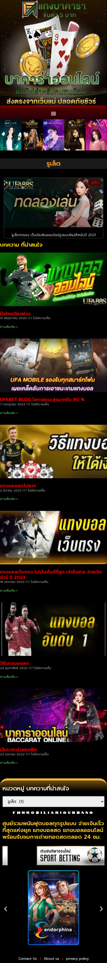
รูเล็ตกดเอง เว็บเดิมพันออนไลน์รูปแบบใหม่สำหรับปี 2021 (53, 235)
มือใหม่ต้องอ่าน (15, 313)
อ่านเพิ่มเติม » (9, 327)
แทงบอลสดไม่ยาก (18, 485)
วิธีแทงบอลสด (14, 663)
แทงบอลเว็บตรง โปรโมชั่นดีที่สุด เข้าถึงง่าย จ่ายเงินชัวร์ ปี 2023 (51, 574)
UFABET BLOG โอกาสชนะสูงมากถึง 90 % (42, 399)
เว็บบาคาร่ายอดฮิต (18, 749)
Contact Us (27, 958)
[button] (54, 113)
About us (51, 958)
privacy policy (77, 958)
